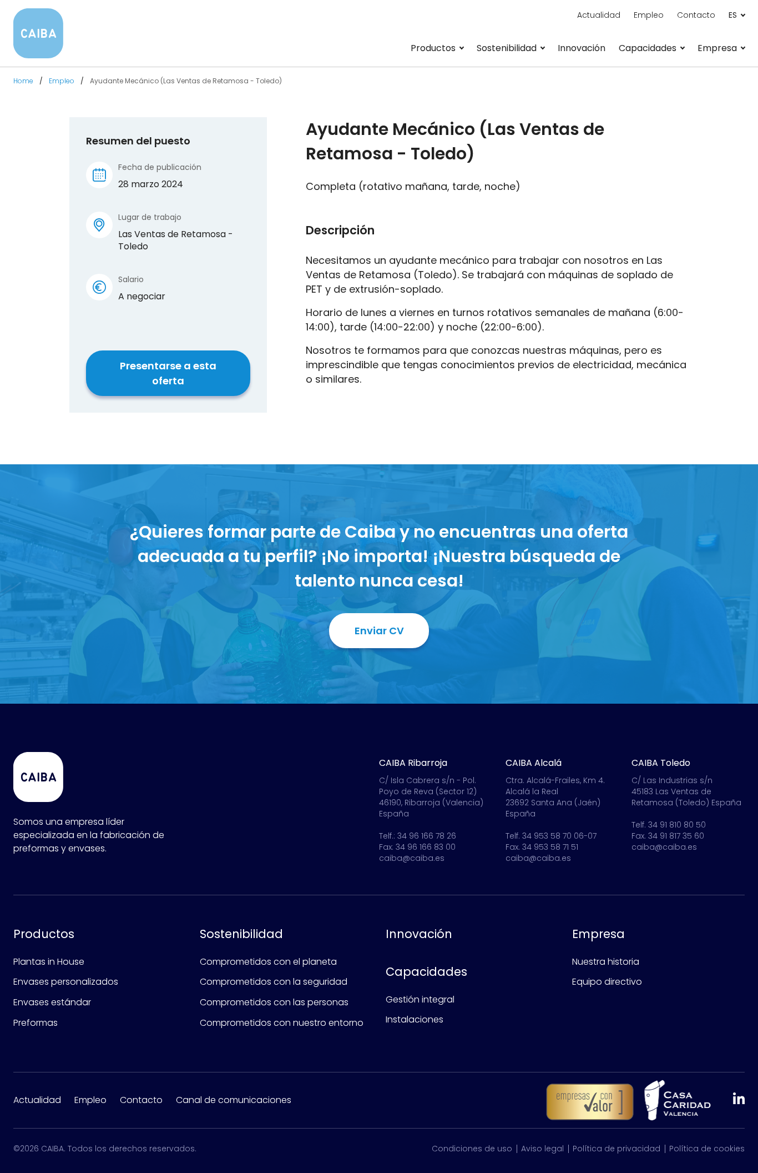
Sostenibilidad (241, 934)
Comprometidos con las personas (274, 1002)
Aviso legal (542, 1148)
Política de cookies (707, 1148)
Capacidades (426, 972)
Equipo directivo (607, 981)
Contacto (696, 15)
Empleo (649, 15)
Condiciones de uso (472, 1148)
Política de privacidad (616, 1148)
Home (23, 81)
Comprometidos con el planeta (268, 961)
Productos (43, 934)
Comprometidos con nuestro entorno (281, 1022)
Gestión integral (420, 999)
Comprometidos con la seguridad (273, 981)
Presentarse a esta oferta (168, 373)
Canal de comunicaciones (233, 1100)
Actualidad (598, 15)
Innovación (581, 48)
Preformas (35, 1022)
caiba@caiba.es (411, 858)
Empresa (598, 934)
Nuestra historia (605, 961)
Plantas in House (48, 961)
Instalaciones (414, 1019)
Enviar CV (379, 631)
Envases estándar (52, 1002)
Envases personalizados (65, 981)
